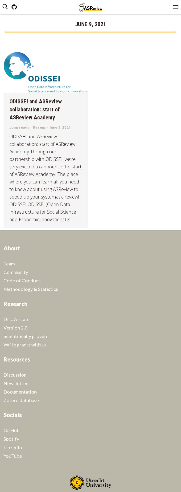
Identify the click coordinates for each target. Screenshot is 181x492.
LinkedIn (13, 447)
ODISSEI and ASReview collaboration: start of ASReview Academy (35, 109)
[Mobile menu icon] (176, 7)
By (39, 127)
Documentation (20, 391)
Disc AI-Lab (16, 319)
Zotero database (21, 400)
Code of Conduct (22, 280)
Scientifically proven (25, 336)
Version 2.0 (16, 327)
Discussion (15, 375)
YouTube (13, 456)
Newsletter (16, 383)
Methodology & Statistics (31, 289)
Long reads (19, 127)
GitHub (12, 430)
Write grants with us (25, 344)
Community (16, 272)
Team (9, 263)
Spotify (11, 439)
